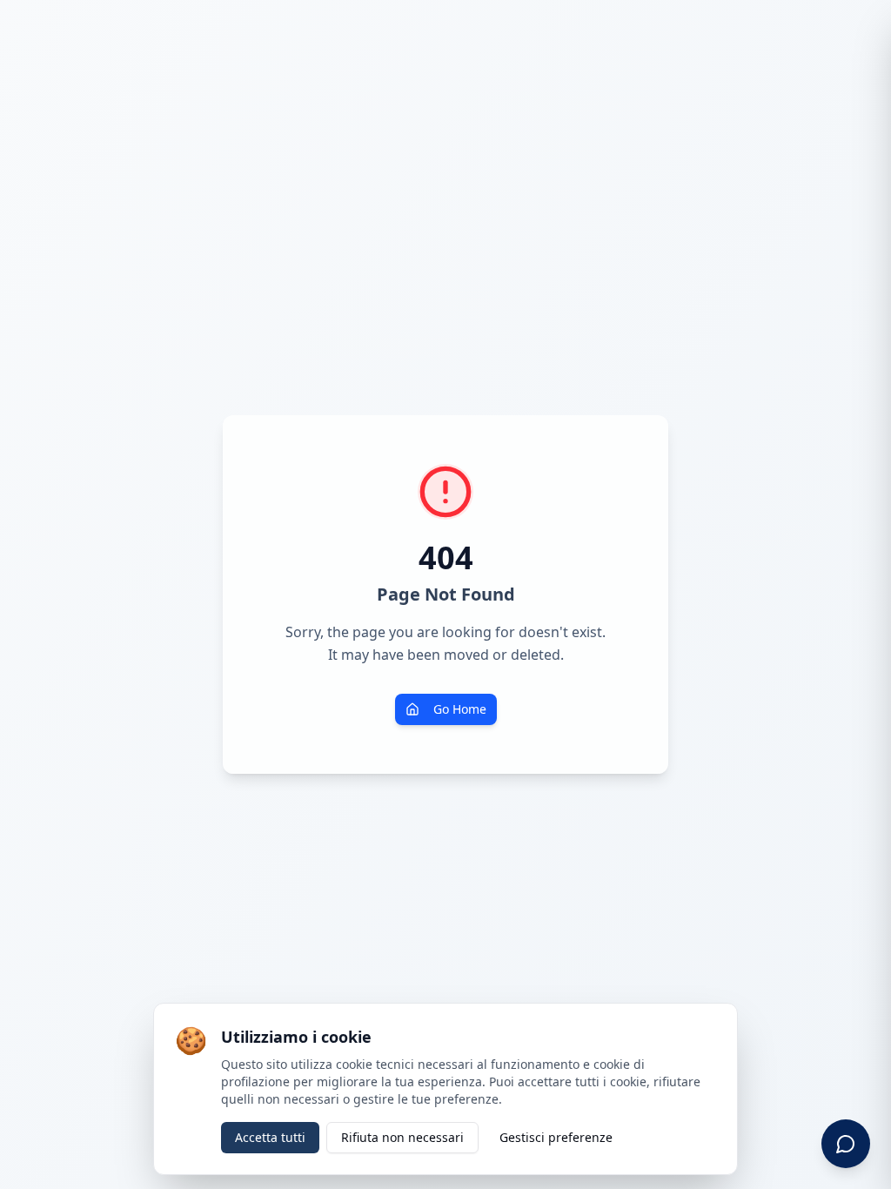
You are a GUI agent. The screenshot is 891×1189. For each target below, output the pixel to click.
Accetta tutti (270, 1137)
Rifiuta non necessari (402, 1137)
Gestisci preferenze (556, 1137)
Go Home (459, 709)
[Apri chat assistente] (845, 1143)
